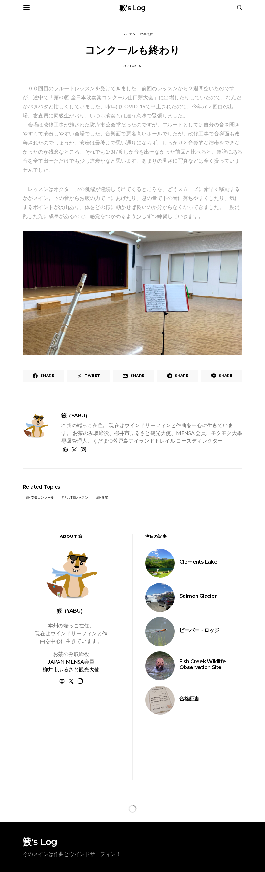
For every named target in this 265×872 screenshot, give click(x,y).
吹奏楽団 (146, 34)
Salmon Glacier (198, 596)
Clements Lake (198, 562)
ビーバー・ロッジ (199, 630)
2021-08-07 (132, 66)
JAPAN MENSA (66, 661)
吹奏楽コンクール (40, 498)
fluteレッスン (124, 34)
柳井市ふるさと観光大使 (71, 669)
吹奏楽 (103, 498)
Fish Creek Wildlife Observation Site (202, 664)
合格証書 (189, 699)
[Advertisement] (71, 740)
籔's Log (132, 8)
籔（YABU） (75, 416)
